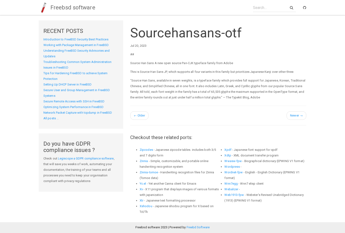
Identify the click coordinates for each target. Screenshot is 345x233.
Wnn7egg (231, 183)
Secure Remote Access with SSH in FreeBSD (73, 101)
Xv (141, 189)
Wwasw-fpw (233, 161)
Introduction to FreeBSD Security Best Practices (75, 39)
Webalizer (231, 189)
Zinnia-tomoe (149, 172)
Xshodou (146, 206)
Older (139, 115)
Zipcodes (146, 149)
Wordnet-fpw (233, 172)
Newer (296, 115)
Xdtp (227, 155)
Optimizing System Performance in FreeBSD (73, 107)
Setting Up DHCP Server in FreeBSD (67, 84)
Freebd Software (198, 227)
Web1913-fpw (234, 195)
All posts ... (51, 118)
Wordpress (232, 166)
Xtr (141, 200)
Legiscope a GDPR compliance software (86, 158)
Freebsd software (72, 7)
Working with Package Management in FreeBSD (76, 45)
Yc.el (143, 183)
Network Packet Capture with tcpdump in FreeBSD (77, 112)
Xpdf (227, 149)
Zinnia (144, 161)
